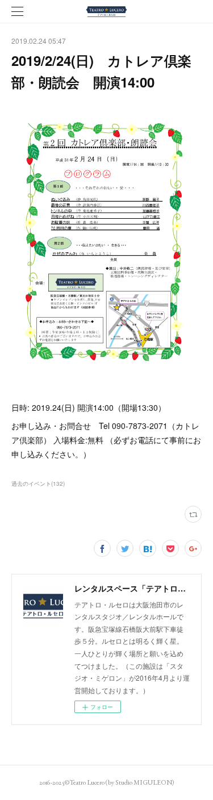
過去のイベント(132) (38, 484)
